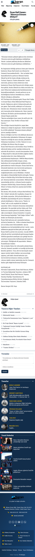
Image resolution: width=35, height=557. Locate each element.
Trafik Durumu (8, 535)
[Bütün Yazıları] (33, 309)
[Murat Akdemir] (4, 387)
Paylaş (5, 50)
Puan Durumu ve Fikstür (24, 536)
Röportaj (9, 6)
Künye (20, 550)
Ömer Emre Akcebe (15, 401)
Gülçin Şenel (14, 19)
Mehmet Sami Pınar (16, 393)
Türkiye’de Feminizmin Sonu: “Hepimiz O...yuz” (18, 318)
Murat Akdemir (14, 385)
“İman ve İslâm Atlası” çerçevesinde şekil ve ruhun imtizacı (20, 412)
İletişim (15, 550)
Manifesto (6, 344)
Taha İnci (12, 418)
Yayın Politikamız (28, 550)
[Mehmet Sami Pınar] (4, 395)
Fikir (2, 6)
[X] (13, 522)
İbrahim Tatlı (14, 426)
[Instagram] (16, 522)
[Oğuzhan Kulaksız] (4, 411)
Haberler (17, 6)
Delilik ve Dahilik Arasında (12, 312)
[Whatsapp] (22, 522)
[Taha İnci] (4, 419)
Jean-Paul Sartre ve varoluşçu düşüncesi (19, 388)
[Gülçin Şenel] (4, 14)
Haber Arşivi (8, 544)
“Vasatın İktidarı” (8, 347)
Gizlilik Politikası (7, 550)
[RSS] (25, 522)
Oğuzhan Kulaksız (15, 409)
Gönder (5, 371)
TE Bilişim (22, 555)
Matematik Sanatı (9, 315)
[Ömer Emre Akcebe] (4, 403)
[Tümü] (33, 381)
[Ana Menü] (2, 2)
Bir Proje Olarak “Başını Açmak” (13, 323)
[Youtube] (19, 522)
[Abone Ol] (29, 50)
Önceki (4, 294)
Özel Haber (25, 6)
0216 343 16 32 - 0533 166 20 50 (18, 512)
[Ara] (32, 2)
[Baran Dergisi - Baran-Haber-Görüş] (17, 1)
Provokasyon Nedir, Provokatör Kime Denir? (17, 339)
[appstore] (17, 526)
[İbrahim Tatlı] (4, 427)
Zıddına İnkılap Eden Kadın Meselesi (15, 336)
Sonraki (30, 294)
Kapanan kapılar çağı (16, 420)
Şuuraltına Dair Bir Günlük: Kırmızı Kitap (16, 331)
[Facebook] (10, 522)
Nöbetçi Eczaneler (9, 532)
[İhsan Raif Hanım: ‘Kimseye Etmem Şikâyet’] (17, 32)
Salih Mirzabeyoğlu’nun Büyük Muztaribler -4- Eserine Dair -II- (19, 396)
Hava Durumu (24, 532)
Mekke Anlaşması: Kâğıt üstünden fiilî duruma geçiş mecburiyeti (20, 404)
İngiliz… (11, 428)
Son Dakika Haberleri (26, 541)
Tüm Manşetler (8, 541)
